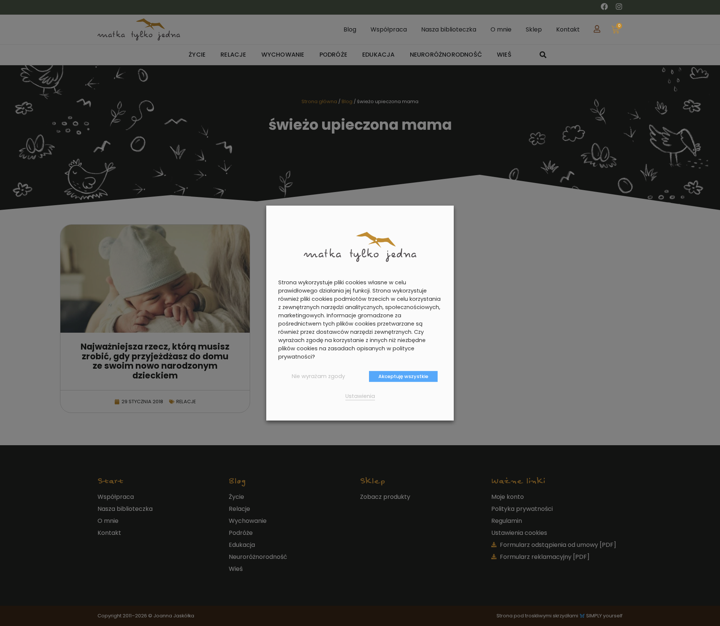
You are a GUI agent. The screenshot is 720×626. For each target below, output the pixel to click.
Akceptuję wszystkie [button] (403, 376)
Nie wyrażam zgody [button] (318, 376)
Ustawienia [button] (360, 396)
